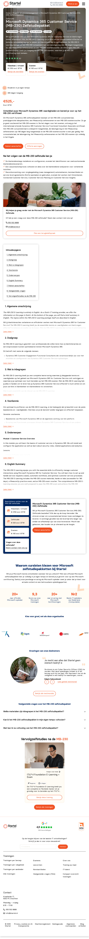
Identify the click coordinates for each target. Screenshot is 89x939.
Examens (36, 860)
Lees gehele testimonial (67, 682)
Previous (46, 682)
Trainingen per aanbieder (13, 869)
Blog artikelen (82, 925)
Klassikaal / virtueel (16, 69)
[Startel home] (12, 4)
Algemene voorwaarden (70, 925)
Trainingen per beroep (12, 860)
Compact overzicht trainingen (71, 875)
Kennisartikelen (39, 869)
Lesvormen (37, 865)
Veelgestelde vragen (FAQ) (44, 874)
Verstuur (63, 846)
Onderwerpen (14, 275)
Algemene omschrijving (17, 255)
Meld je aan (72, 4)
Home (8, 13)
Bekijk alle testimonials (44, 693)
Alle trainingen (9, 874)
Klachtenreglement (42, 924)
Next (52, 682)
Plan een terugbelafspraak (44, 233)
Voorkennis (13, 270)
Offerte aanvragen (34, 146)
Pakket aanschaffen (13, 146)
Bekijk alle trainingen (44, 807)
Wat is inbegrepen (16, 265)
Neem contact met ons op (16, 548)
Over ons (66, 860)
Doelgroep (12, 260)
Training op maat (69, 865)
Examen (36, 69)
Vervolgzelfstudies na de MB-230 (22, 296)
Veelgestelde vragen (17, 291)
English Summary (16, 280)
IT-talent (66, 869)
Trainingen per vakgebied (13, 865)
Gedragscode (57, 924)
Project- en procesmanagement (26, 13)
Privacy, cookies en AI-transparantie (23, 925)
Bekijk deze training (44, 797)
